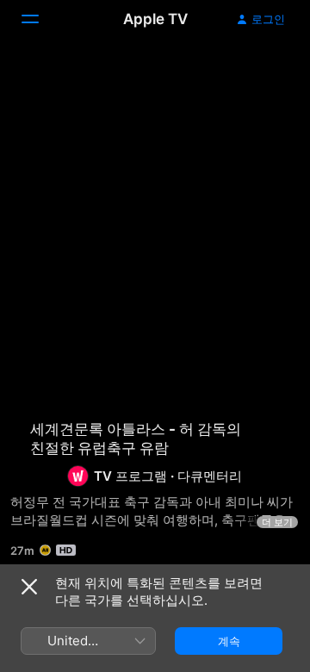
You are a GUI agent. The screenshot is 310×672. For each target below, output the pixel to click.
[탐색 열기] (40, 19)
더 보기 (277, 522)
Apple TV (155, 19)
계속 (229, 641)
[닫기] (29, 586)
